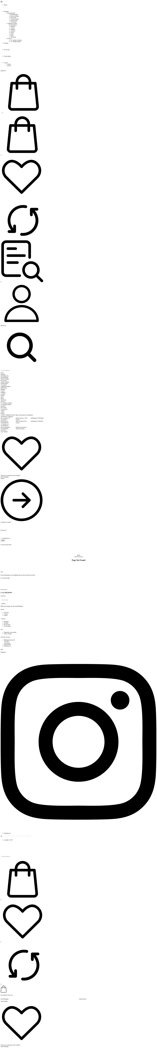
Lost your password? (6, 544)
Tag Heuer (13, 37)
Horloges (6, 11)
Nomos (12, 32)
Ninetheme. (30, 415)
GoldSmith (8, 415)
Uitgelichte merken (12, 23)
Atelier (9, 64)
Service (9, 65)
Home (5, 5)
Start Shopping (4, 477)
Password (4, 530)
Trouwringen (7, 56)
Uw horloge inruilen (15, 41)
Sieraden (6, 43)
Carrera (12, 28)
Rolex (12, 34)
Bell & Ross (13, 25)
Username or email (6, 522)
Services (9, 38)
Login (2, 540)
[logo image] (3, 70)
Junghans (12, 29)
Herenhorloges (14, 14)
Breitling (12, 26)
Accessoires (13, 22)
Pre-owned (13, 17)
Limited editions (14, 19)
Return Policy (82, 999)
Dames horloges (14, 16)
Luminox (12, 31)
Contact (6, 62)
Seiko (11, 35)
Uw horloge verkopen (16, 40)
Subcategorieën (11, 13)
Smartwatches (14, 20)
